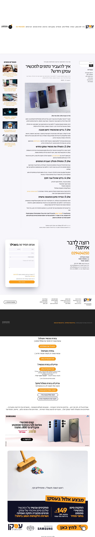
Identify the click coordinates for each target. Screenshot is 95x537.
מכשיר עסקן (58, 213)
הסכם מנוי (79, 302)
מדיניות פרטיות (67, 302)
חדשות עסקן (90, 72)
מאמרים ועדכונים (54, 303)
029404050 (80, 253)
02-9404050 (20, 27)
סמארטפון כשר (56, 155)
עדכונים (45, 27)
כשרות (72, 27)
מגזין (92, 78)
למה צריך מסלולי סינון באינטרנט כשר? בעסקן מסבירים (10, 145)
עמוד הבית (68, 61)
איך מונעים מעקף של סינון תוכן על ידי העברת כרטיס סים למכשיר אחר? (10, 75)
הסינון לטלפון (36, 141)
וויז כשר (56, 302)
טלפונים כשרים (54, 300)
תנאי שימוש (67, 299)
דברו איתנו (29, 27)
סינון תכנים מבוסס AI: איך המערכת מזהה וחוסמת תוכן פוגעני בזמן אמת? (10, 104)
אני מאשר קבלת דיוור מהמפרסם (24, 279)
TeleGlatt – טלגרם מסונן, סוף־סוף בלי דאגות (10, 117)
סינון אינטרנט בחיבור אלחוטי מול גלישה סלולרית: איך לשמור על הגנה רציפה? (10, 89)
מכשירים (58, 27)
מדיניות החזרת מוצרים (65, 300)
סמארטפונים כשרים (32, 191)
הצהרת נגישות (78, 303)
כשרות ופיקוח (78, 299)
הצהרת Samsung (77, 300)
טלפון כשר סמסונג (43, 302)
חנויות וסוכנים (37, 27)
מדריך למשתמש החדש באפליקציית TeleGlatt (10, 131)
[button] (47, 394)
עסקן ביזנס (51, 27)
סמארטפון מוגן (55, 299)
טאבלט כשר (44, 299)
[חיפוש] (91, 65)
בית (83, 27)
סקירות (91, 81)
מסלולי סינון (65, 27)
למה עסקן (78, 27)
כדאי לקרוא (90, 76)
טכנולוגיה (91, 74)
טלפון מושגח (44, 300)
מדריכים (91, 80)
